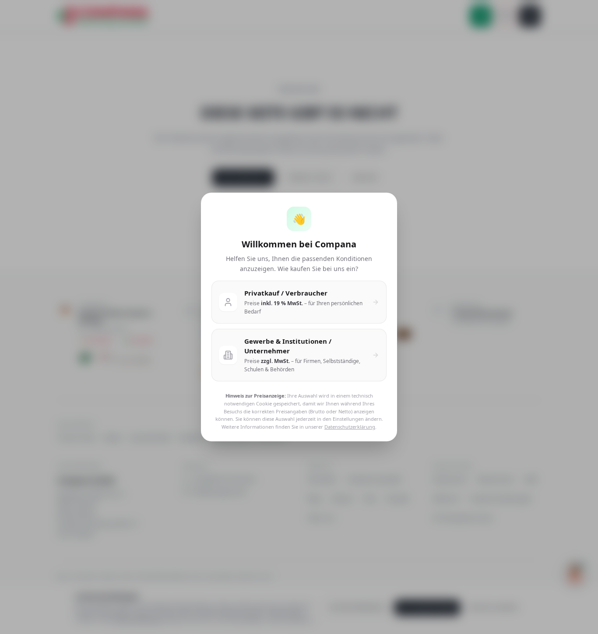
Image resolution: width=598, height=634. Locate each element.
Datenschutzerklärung (349, 426)
